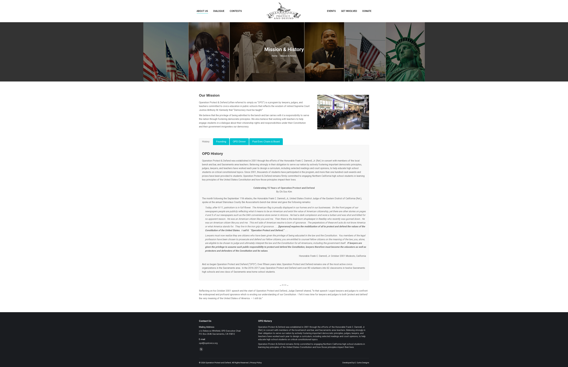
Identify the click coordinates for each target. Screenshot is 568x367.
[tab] (206, 141)
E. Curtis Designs (362, 363)
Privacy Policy (256, 363)
